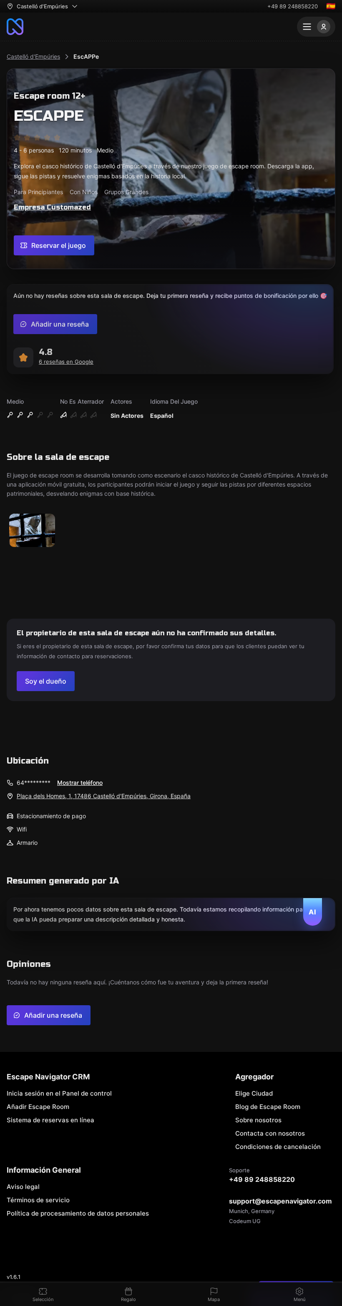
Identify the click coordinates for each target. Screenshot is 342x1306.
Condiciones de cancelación (278, 1147)
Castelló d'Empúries (33, 56)
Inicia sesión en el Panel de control (59, 1093)
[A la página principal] (15, 26)
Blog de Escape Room (267, 1107)
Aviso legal (23, 1187)
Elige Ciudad (254, 1093)
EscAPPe (86, 56)
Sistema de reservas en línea (50, 1120)
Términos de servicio (38, 1200)
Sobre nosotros (258, 1120)
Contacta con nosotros (270, 1133)
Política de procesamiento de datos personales (78, 1213)
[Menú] (316, 27)
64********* (33, 782)
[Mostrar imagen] (32, 531)
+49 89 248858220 (292, 6)
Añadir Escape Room (38, 1107)
